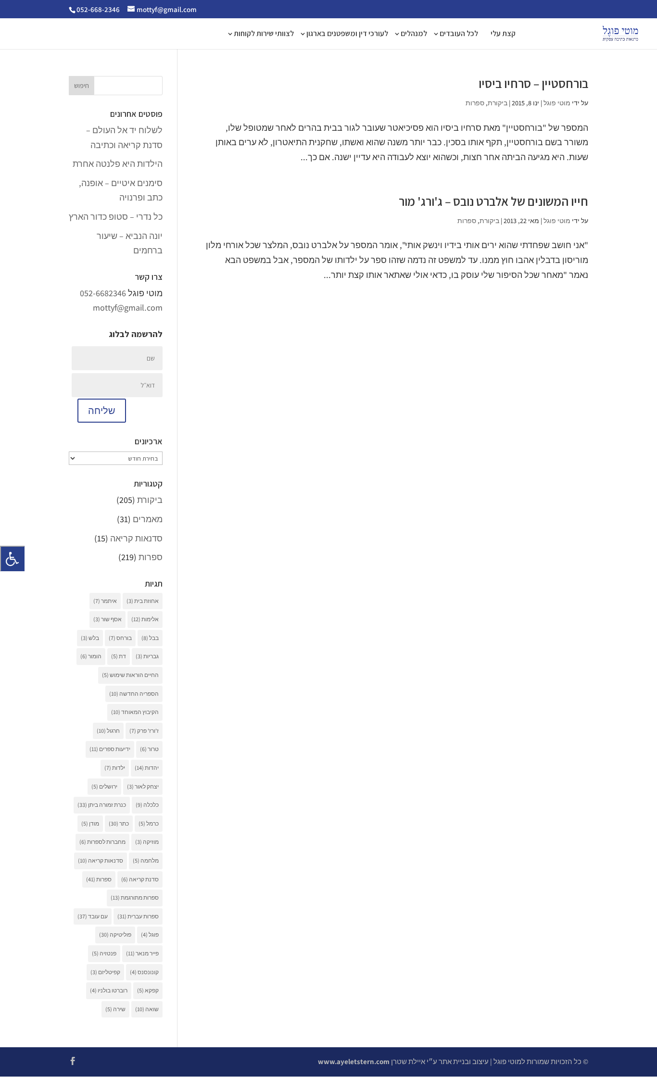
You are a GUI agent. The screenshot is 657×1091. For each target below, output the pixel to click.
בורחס (120, 637)
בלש (90, 637)
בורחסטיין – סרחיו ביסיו (533, 83)
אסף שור (107, 619)
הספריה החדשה (134, 693)
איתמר (105, 600)
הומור (90, 656)
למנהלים (414, 34)
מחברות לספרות (102, 841)
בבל (150, 637)
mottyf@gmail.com (128, 307)
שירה (115, 1009)
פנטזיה (104, 953)
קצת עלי (503, 34)
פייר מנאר (142, 953)
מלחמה (146, 860)
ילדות (114, 767)
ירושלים (104, 786)
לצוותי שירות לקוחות (264, 34)
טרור (149, 748)
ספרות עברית (138, 916)
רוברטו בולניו (108, 990)
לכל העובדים (459, 34)
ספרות (475, 103)
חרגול (108, 730)
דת (118, 656)
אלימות (145, 619)
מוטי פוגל (556, 103)
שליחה (101, 410)
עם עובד (92, 916)
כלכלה (147, 804)
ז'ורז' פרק (144, 730)
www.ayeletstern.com (354, 1061)
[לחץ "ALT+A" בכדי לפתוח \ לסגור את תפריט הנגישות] (12, 558)
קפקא (148, 990)
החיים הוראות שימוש (130, 674)
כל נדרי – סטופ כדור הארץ (116, 216)
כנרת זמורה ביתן (101, 804)
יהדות (147, 767)
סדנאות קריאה (136, 538)
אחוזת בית (142, 600)
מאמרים (148, 519)
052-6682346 (103, 293)
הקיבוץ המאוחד (135, 711)
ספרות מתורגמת (135, 897)
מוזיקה (147, 841)
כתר (119, 823)
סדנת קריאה (140, 879)
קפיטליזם (105, 972)
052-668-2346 (98, 9)
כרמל (149, 823)
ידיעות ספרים (109, 748)
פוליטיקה (115, 934)
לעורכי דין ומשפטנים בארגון (347, 34)
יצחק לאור (143, 786)
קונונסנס (144, 972)
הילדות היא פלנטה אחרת (118, 163)
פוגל (150, 934)
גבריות (147, 656)
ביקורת (497, 103)
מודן (90, 823)
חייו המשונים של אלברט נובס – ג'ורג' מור (493, 201)
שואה (147, 1009)
